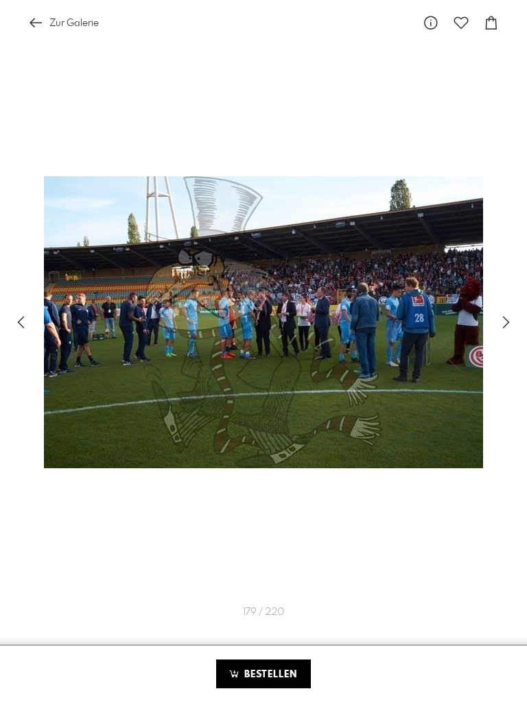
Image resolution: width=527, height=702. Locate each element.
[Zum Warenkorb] (491, 23)
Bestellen (269, 674)
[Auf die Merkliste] (461, 23)
